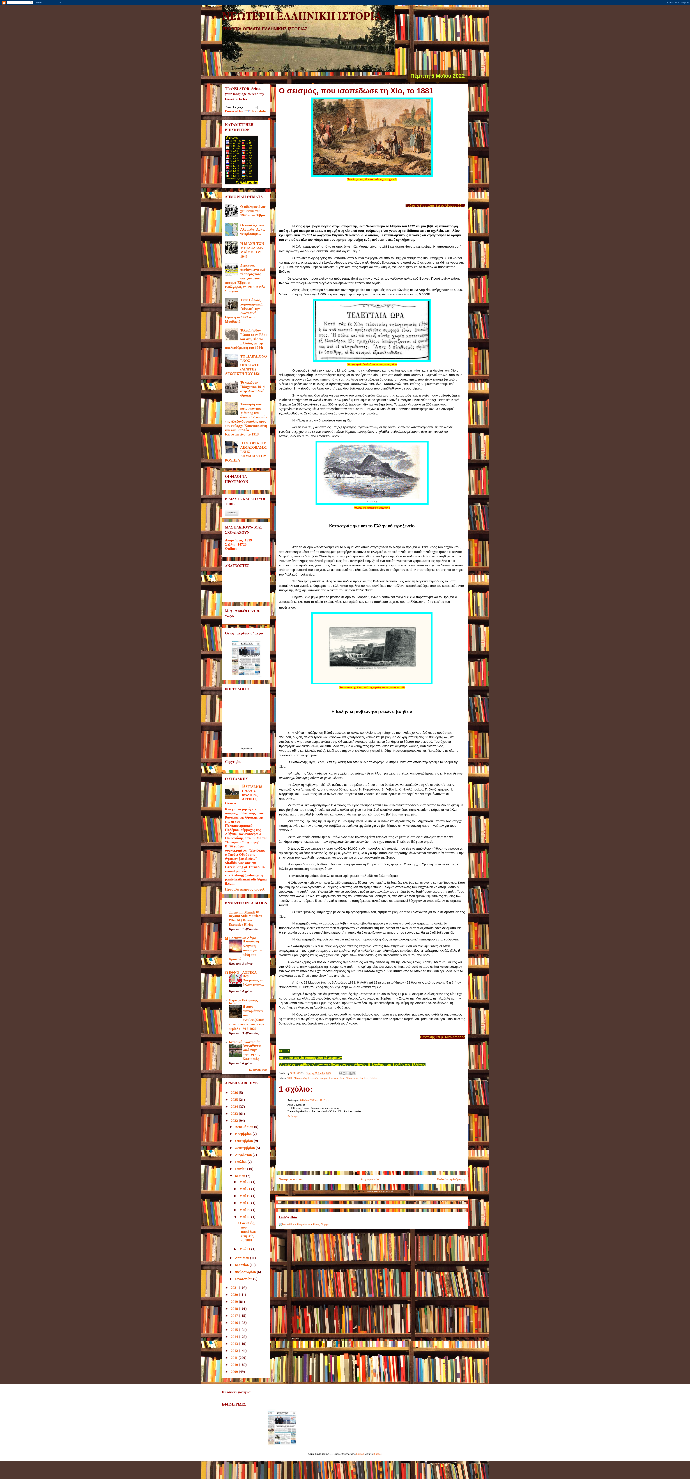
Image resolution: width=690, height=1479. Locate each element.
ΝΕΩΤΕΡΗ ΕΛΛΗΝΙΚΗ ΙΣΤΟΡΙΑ (302, 16)
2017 (235, 1316)
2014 (235, 1337)
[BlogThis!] (344, 1073)
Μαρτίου (242, 1265)
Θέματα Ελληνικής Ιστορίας (243, 1001)
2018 (235, 1309)
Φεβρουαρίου (246, 1272)
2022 (235, 1121)
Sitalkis (374, 1078)
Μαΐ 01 (245, 1249)
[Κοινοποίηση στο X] (347, 1073)
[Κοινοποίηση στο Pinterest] (354, 1073)
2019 (235, 1302)
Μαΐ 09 (245, 1210)
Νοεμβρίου (243, 1134)
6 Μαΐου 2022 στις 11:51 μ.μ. (315, 1100)
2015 (235, 1330)
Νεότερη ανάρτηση (291, 1179)
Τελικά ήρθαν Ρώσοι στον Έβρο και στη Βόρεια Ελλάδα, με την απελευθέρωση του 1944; (246, 338)
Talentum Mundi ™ (244, 912)
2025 (235, 1100)
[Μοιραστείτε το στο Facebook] (351, 1073)
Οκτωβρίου (244, 1141)
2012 (235, 1351)
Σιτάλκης (333, 1078)
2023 (235, 1114)
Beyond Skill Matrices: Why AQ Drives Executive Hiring (245, 920)
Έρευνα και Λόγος (242, 938)
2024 (235, 1107)
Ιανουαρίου (244, 1279)
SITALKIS (253, 787)
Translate (258, 111)
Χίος (342, 1078)
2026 (235, 1093)
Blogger (377, 1454)
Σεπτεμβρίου (245, 1148)
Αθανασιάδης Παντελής (306, 1078)
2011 (234, 1358)
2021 (235, 1288)
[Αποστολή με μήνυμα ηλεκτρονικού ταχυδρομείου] (340, 1073)
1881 (289, 1078)
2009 (235, 1372)
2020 (235, 1295)
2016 (235, 1323)
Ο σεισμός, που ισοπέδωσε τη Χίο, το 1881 (247, 1231)
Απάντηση (293, 1116)
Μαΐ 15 (245, 1203)
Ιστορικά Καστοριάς (244, 1042)
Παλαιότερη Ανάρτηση (451, 1179)
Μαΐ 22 (245, 1182)
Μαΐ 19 (245, 1196)
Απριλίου (242, 1258)
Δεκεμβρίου (244, 1127)
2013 (235, 1344)
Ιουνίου (241, 1169)
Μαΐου (240, 1176)
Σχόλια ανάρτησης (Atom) (379, 1191)
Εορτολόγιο (246, 748)
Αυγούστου (244, 1155)
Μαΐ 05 (245, 1217)
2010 (235, 1365)
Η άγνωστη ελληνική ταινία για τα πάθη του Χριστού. (245, 950)
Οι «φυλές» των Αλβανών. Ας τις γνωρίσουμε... (252, 229)
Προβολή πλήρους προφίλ (244, 889)
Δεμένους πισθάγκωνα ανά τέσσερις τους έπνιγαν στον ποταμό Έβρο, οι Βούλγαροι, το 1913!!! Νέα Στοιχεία (245, 278)
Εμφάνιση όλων (258, 1069)
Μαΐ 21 (245, 1189)
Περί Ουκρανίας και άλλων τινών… (253, 980)
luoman (360, 1454)
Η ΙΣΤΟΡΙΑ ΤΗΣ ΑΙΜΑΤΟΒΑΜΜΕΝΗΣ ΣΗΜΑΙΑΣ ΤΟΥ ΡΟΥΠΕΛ (246, 451)
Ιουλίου (241, 1162)
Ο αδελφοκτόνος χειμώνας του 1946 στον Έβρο (252, 211)
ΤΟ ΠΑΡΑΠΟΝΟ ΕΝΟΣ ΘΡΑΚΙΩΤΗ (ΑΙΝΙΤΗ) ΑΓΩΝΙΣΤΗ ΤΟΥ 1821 (246, 364)
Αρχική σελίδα (370, 1179)
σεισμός (324, 1078)
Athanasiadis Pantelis (357, 1078)
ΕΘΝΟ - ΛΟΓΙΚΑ (243, 972)
